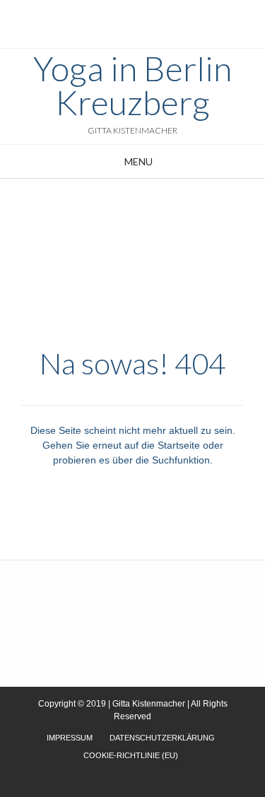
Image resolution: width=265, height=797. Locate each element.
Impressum (70, 737)
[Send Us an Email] (120, 14)
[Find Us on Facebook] (137, 14)
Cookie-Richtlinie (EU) (130, 755)
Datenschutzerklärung (162, 737)
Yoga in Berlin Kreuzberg (132, 85)
